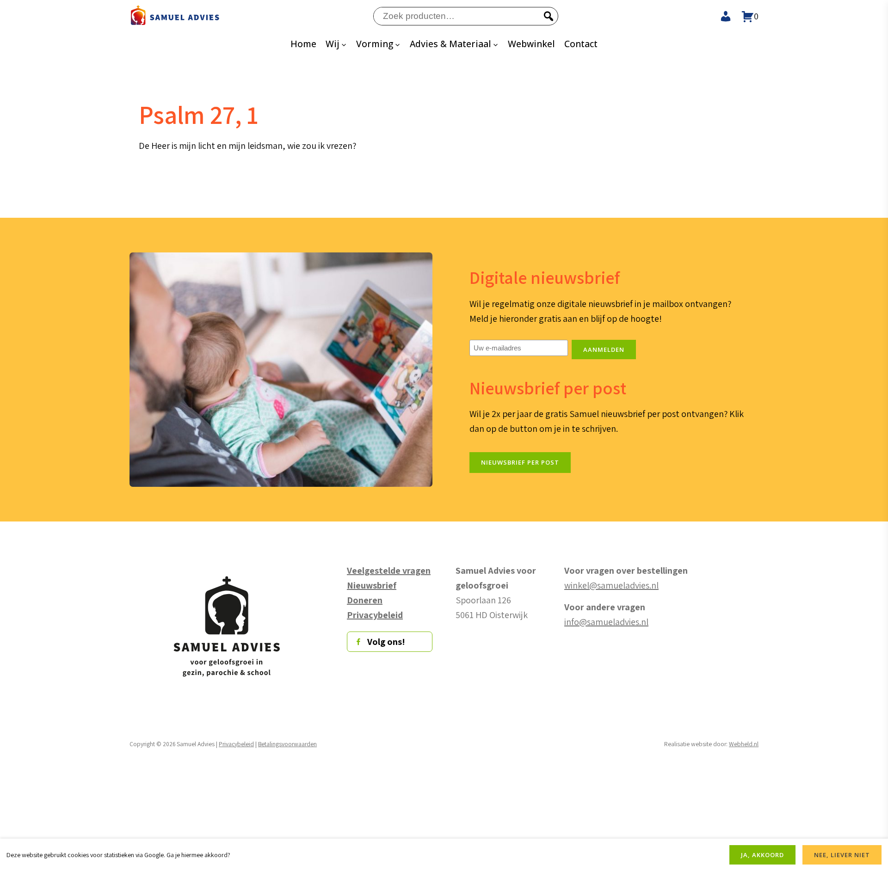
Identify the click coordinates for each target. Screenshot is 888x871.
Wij (332, 43)
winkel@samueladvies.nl (611, 585)
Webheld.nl (743, 744)
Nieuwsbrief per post (520, 462)
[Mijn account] (721, 16)
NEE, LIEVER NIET (842, 855)
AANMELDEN (603, 349)
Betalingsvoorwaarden (287, 744)
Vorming (374, 43)
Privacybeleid (236, 744)
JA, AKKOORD (762, 855)
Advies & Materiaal (450, 43)
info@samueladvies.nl (606, 622)
